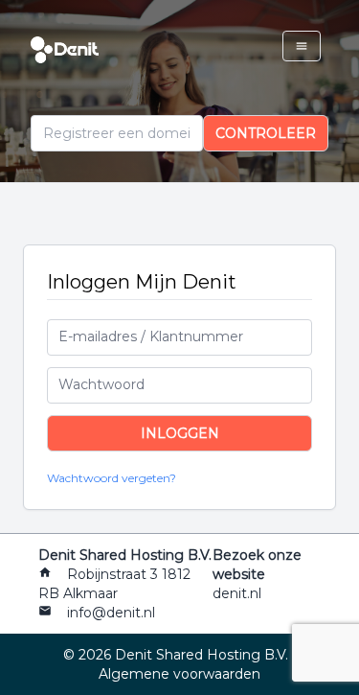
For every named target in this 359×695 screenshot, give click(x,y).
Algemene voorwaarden (179, 674)
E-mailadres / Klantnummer (150, 336)
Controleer (265, 133)
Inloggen (180, 433)
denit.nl (237, 593)
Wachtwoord (101, 384)
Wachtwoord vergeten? (111, 478)
